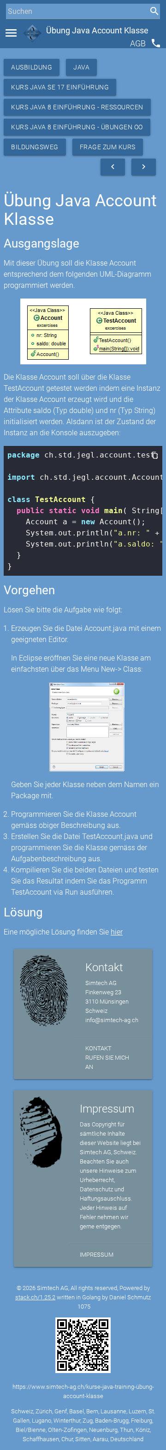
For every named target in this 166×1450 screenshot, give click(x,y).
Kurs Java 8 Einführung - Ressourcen (77, 107)
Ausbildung (31, 67)
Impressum (96, 1254)
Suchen (16, 28)
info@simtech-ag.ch (111, 1020)
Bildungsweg (35, 147)
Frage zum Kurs (108, 147)
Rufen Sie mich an (107, 1062)
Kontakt (98, 1048)
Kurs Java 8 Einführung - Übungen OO (77, 127)
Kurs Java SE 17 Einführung (60, 87)
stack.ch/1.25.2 (35, 1297)
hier (117, 932)
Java (81, 67)
